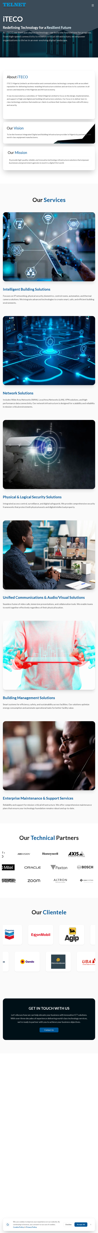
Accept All (81, 1224)
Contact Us (49, 1030)
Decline (68, 1224)
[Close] (91, 1224)
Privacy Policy (31, 1227)
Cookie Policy (18, 1227)
